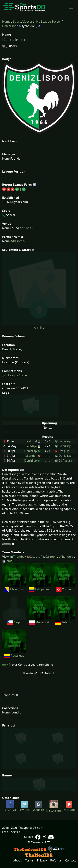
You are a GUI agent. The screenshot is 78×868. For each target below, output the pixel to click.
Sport (17, 22)
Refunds (56, 860)
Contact (70, 860)
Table (8, 561)
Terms (29, 860)
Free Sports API (12, 832)
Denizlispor (10, 26)
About (17, 860)
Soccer (27, 22)
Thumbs (18, 557)
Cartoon (51, 557)
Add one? (25, 228)
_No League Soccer (48, 22)
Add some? (17, 241)
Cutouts (34, 557)
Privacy (42, 860)
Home (6, 22)
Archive (39, 328)
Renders (67, 557)
